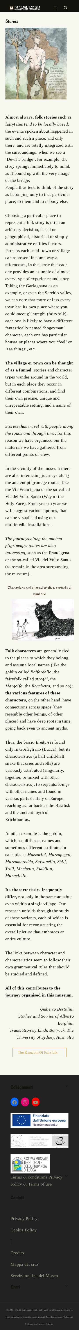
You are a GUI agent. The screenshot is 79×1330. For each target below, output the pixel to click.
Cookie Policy (24, 1229)
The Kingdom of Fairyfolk (38, 1052)
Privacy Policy (24, 1218)
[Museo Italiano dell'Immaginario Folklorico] (25, 8)
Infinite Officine (46, 1324)
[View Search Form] (65, 6)
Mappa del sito (24, 1264)
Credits (17, 1252)
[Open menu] (55, 6)
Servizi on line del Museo (34, 1275)
